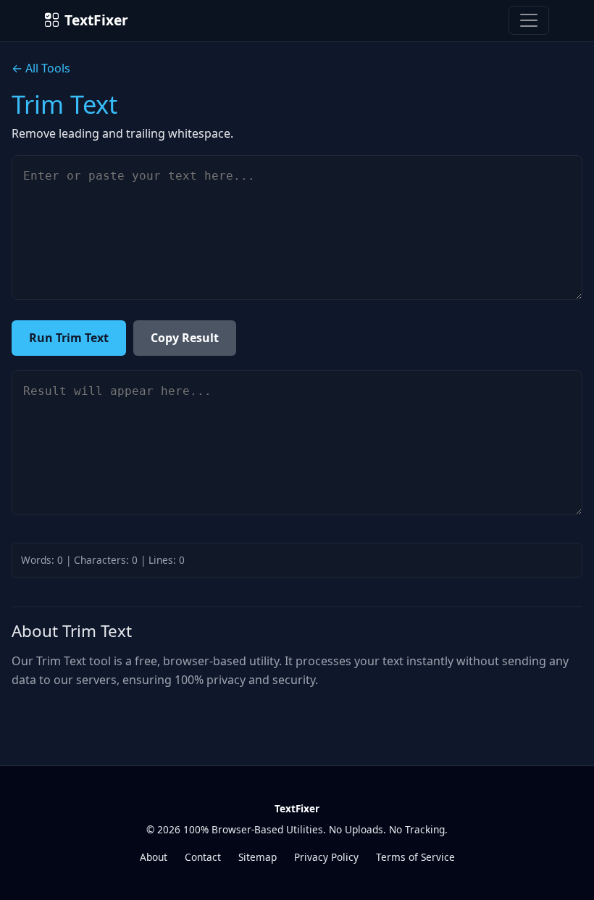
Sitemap (257, 857)
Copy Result (185, 338)
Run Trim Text (69, 338)
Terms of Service (415, 857)
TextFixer (96, 20)
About (153, 857)
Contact (203, 857)
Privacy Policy (326, 857)
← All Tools (41, 68)
